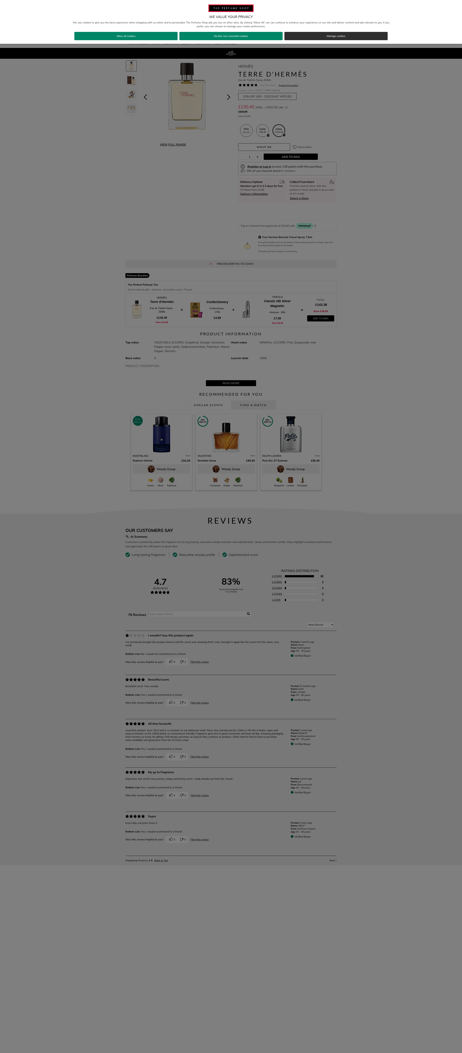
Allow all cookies (126, 36)
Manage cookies (336, 36)
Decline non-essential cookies (231, 36)
